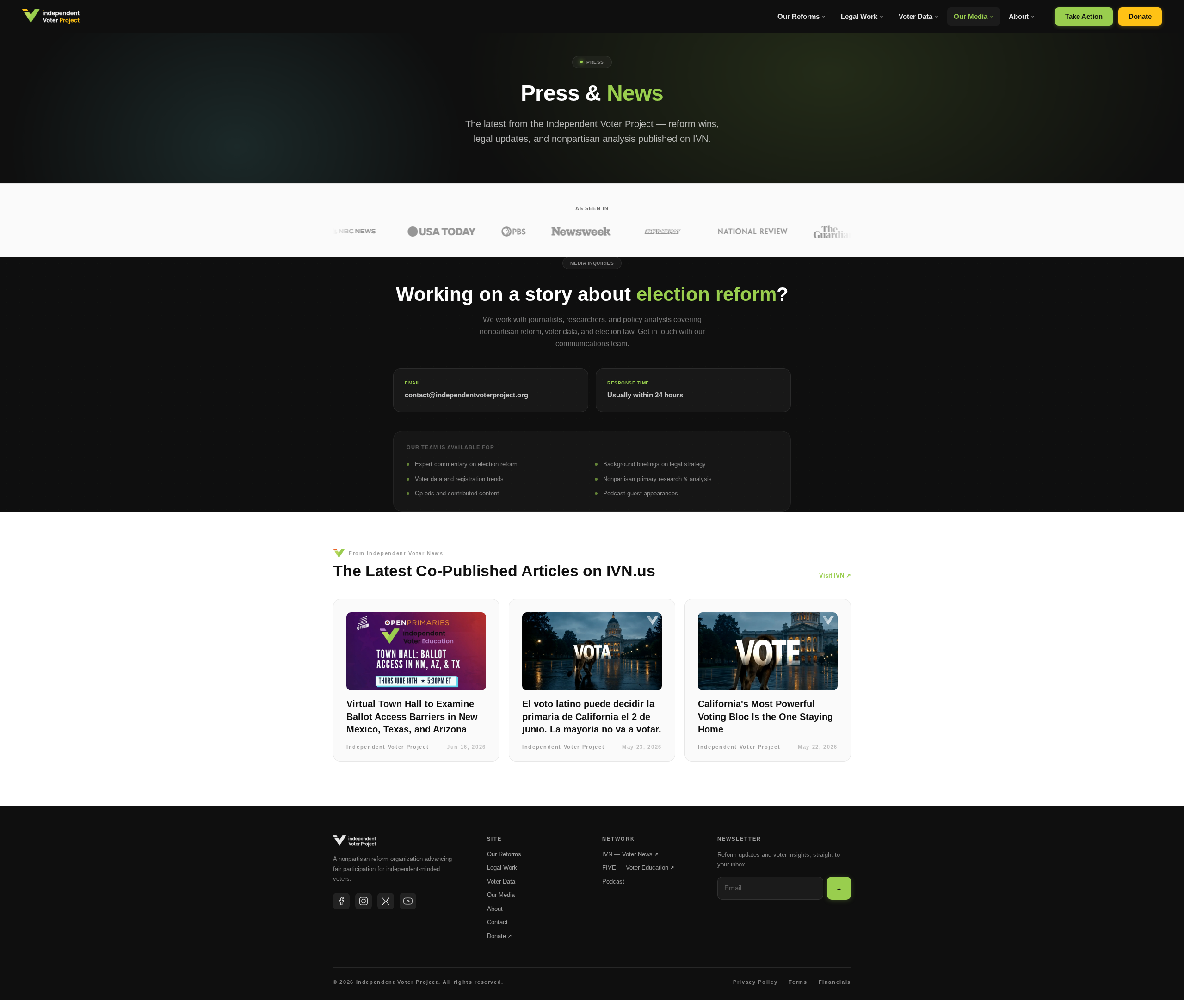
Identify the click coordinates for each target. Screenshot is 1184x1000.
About (1019, 16)
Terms (798, 982)
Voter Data (915, 16)
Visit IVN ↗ (835, 575)
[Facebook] (341, 901)
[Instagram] (363, 901)
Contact (497, 922)
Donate (1140, 16)
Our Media (970, 16)
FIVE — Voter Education (638, 867)
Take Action (1084, 16)
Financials (835, 982)
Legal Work (859, 16)
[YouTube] (408, 901)
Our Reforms (798, 16)
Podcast (613, 881)
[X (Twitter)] (385, 901)
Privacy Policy (755, 982)
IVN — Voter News (630, 854)
